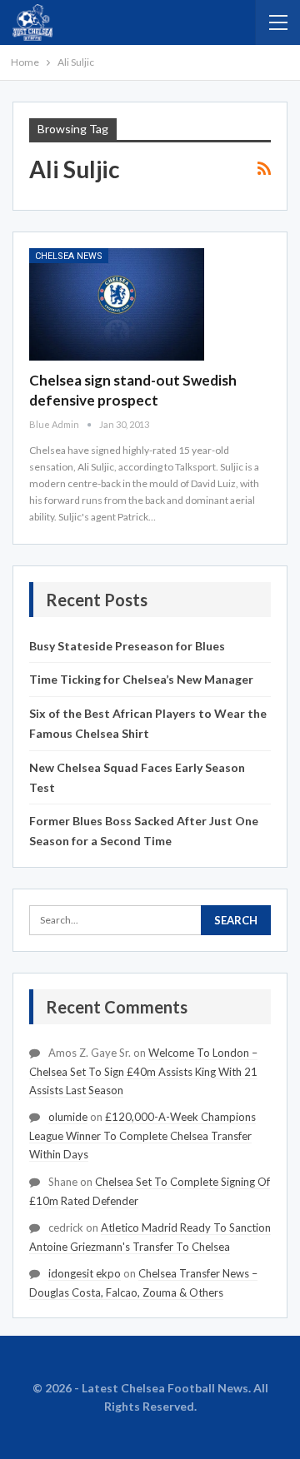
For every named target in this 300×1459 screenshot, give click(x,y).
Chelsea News (68, 256)
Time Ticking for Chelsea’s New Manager (141, 679)
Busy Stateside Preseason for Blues (127, 646)
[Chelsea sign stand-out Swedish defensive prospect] (116, 304)
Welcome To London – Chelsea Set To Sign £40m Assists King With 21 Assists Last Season (143, 1071)
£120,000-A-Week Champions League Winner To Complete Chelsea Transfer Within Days (142, 1135)
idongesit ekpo (84, 1273)
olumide (68, 1116)
